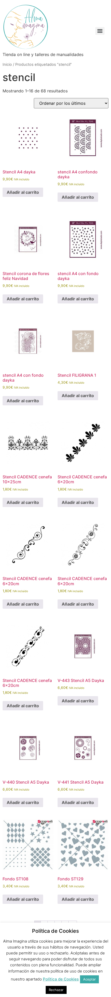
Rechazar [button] (56, 990)
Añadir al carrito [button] (23, 192)
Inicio (7, 64)
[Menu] (100, 31)
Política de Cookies (61, 979)
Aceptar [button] (89, 979)
